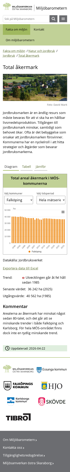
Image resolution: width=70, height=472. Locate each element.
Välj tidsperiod (45, 193)
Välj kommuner (13, 193)
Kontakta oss (12, 447)
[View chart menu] (63, 212)
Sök (53, 19)
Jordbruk (9, 55)
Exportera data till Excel (20, 268)
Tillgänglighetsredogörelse (23, 455)
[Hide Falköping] (35, 251)
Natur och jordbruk (41, 51)
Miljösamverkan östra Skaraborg (27, 463)
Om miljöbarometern (20, 40)
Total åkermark (28, 55)
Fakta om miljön (16, 29)
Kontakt (39, 29)
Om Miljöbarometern (19, 439)
